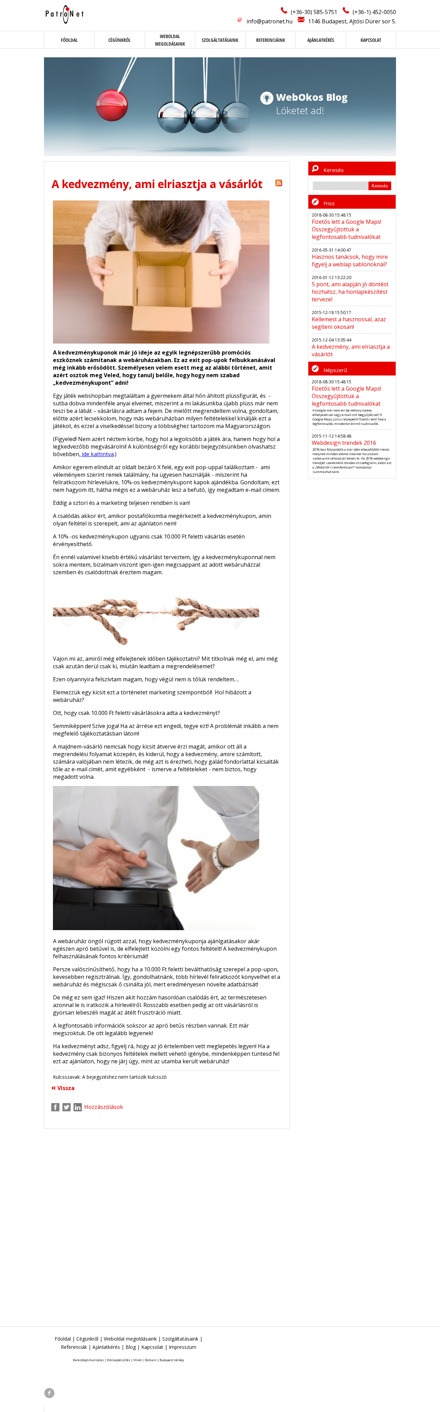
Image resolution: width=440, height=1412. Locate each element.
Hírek (137, 1360)
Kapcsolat (371, 40)
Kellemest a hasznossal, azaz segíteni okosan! (349, 323)
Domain (150, 1360)
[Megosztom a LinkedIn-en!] (77, 1107)
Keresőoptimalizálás (88, 1360)
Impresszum (182, 1347)
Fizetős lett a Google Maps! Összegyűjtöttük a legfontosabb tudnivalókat (346, 229)
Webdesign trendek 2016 (344, 443)
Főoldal (69, 40)
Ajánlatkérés (320, 40)
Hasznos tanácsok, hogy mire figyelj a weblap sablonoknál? (350, 260)
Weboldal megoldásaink (130, 1338)
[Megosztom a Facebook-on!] (55, 1107)
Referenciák (74, 1347)
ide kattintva (97, 454)
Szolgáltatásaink (220, 40)
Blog (130, 1347)
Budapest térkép (172, 1360)
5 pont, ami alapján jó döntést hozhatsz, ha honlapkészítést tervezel (350, 291)
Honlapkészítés (118, 1360)
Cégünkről (119, 40)
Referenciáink (270, 40)
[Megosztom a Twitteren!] (66, 1107)
